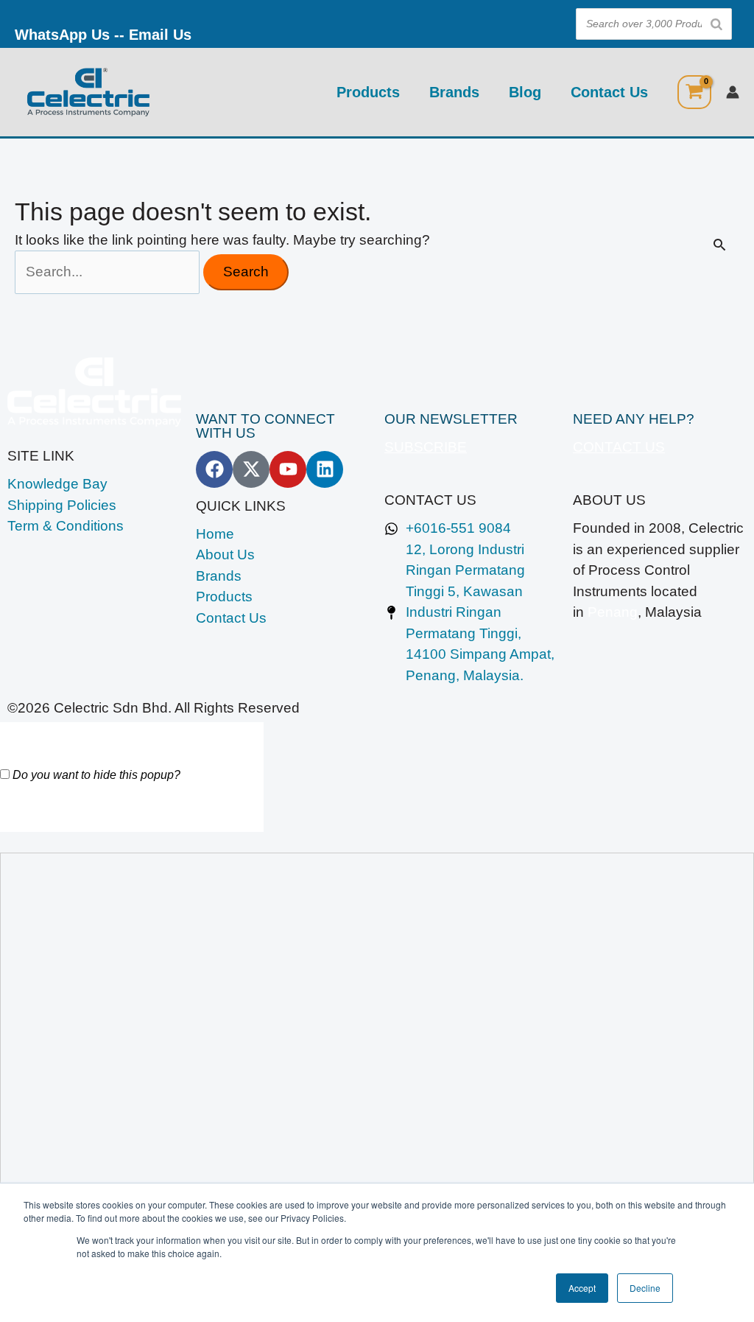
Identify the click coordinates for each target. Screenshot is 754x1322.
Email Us (160, 35)
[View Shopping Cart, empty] (694, 92)
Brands (454, 92)
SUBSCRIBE (425, 447)
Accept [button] (582, 1287)
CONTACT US (619, 447)
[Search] (716, 24)
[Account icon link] (732, 92)
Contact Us (609, 92)
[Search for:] (109, 271)
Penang (613, 612)
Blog (525, 92)
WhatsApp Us (62, 35)
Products (368, 92)
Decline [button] (645, 1287)
